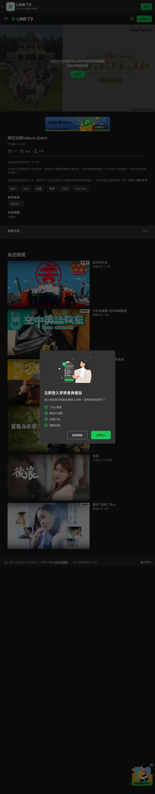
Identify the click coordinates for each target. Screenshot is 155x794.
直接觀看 (77, 435)
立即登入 (101, 435)
